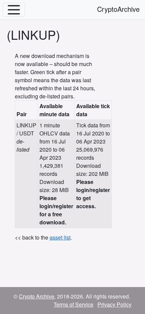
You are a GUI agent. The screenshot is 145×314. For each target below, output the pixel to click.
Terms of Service (73, 304)
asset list (60, 237)
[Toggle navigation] (14, 10)
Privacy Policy (114, 304)
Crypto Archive (36, 296)
